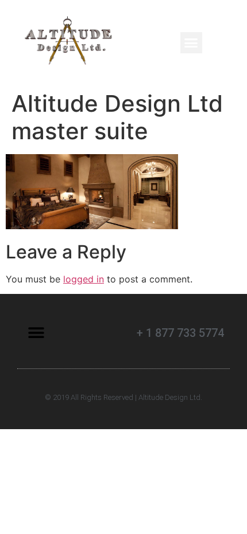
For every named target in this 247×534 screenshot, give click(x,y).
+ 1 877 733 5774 (180, 333)
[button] (191, 43)
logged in (83, 279)
